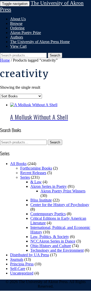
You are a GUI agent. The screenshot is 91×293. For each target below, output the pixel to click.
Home (5, 60)
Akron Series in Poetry (48, 186)
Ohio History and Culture (50, 246)
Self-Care (17, 268)
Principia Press (22, 264)
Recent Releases (33, 173)
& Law (36, 182)
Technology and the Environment (57, 250)
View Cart (18, 46)
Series (25, 177)
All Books (18, 163)
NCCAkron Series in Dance (52, 241)
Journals (16, 259)
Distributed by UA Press (29, 255)
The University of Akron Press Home (40, 42)
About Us (18, 19)
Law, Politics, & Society (49, 236)
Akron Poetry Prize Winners (62, 191)
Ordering (17, 28)
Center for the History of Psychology (59, 205)
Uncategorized (21, 273)
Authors (16, 37)
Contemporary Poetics (48, 214)
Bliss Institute (41, 200)
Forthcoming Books (36, 168)
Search (55, 55)
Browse (16, 23)
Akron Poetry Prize (25, 32)
